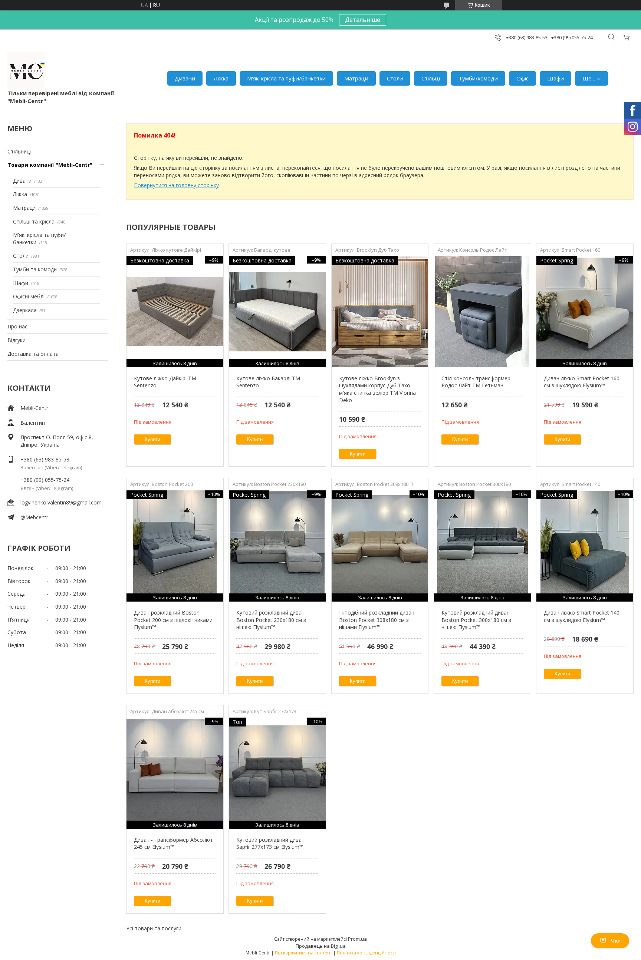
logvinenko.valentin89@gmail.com (61, 502)
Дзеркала (25, 310)
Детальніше (362, 20)
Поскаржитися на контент (303, 953)
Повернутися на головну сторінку (176, 185)
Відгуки (16, 340)
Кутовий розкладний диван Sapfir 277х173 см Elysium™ (270, 843)
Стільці (430, 78)
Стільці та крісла (34, 221)
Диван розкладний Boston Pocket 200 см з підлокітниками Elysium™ (173, 619)
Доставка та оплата (33, 353)
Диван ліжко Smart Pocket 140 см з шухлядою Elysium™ (581, 616)
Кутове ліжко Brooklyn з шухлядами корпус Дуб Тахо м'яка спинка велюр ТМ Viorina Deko (377, 389)
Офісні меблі (29, 296)
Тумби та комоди (35, 269)
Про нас (17, 326)
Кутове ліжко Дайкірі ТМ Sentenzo (165, 382)
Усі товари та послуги (153, 928)
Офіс (522, 78)
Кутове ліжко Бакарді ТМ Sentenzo (268, 382)
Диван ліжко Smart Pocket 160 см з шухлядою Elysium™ (581, 382)
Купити (152, 439)
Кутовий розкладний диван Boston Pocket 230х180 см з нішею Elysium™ (271, 619)
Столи (395, 78)
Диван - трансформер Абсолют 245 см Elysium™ (173, 843)
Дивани (185, 78)
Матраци (356, 78)
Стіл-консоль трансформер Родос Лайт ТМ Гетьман (475, 382)
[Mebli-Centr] (26, 70)
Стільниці (19, 151)
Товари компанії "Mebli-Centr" (49, 164)
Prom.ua (357, 939)
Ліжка (221, 78)
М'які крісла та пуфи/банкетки (286, 78)
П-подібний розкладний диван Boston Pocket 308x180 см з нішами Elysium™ (376, 619)
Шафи (555, 78)
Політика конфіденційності (366, 953)
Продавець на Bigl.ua (321, 946)
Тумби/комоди (478, 78)
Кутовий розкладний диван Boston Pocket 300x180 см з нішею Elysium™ (476, 619)
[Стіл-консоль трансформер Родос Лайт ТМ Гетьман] (482, 311)
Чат (615, 941)
